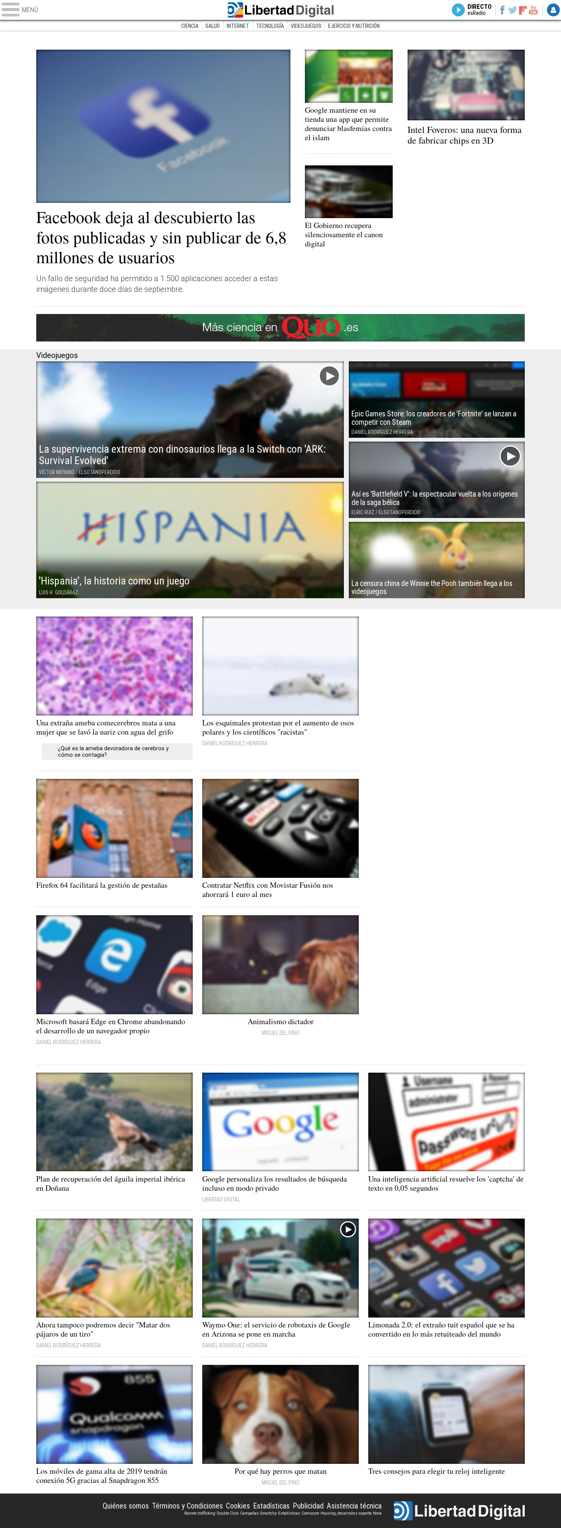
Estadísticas (271, 1505)
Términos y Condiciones (187, 1505)
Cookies (238, 1505)
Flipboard (523, 10)
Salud (212, 26)
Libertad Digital (280, 10)
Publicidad (308, 1505)
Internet (238, 26)
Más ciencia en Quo (280, 328)
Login (553, 9)
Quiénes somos (126, 1505)
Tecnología (270, 26)
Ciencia (189, 26)
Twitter (513, 9)
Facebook (502, 9)
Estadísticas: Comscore (298, 1513)
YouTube (533, 9)
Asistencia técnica (354, 1505)
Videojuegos (306, 26)
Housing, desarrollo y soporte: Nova (351, 1513)
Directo (480, 9)
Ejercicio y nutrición (354, 26)
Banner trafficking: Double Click (211, 1513)
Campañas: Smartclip (258, 1513)
